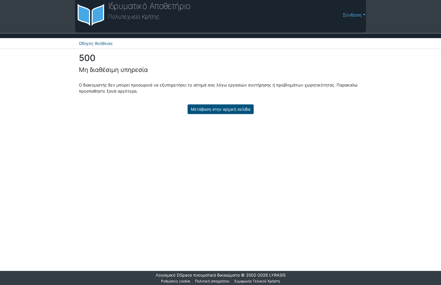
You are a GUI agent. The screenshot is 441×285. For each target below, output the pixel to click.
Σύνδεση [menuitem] (352, 15)
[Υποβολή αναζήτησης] (329, 15)
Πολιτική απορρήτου (212, 281)
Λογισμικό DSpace (174, 275)
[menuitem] (337, 14)
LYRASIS (277, 275)
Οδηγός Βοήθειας (96, 43)
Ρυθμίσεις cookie (175, 281)
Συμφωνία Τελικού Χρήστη (257, 281)
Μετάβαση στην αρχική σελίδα (220, 109)
